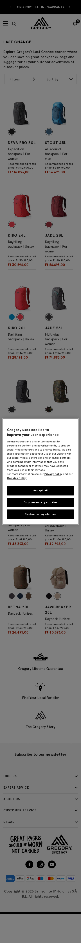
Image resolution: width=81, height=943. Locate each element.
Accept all (40, 490)
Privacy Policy (53, 474)
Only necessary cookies (40, 502)
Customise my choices (41, 514)
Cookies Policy (17, 478)
